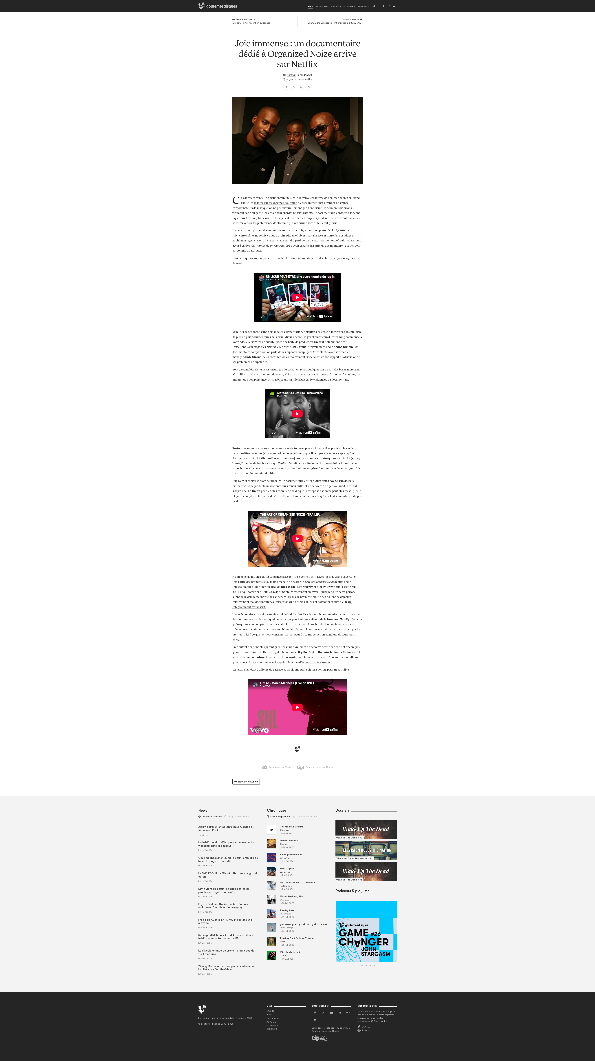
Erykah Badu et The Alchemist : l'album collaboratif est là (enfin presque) (223, 906)
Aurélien (291, 74)
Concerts (363, 6)
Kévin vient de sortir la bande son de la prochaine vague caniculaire (223, 890)
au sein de (309, 662)
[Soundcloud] (340, 1013)
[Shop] (394, 6)
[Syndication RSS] (315, 1020)
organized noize (295, 79)
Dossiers (336, 6)
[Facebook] (383, 6)
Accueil (271, 1011)
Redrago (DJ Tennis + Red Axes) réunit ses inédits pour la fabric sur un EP (225, 937)
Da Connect (324, 662)
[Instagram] (389, 6)
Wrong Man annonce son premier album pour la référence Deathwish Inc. (227, 968)
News (310, 6)
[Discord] (331, 1013)
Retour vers (248, 781)
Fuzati (316, 240)
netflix (308, 79)
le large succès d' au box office (275, 203)
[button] (358, 965)
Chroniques (322, 6)
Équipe (365, 1031)
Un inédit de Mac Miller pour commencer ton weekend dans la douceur (226, 844)
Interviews (349, 6)
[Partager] (309, 87)
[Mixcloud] (348, 1013)
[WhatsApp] (301, 87)
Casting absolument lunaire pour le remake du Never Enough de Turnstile (228, 859)
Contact (367, 1027)
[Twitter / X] (294, 87)
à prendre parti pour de (297, 240)
